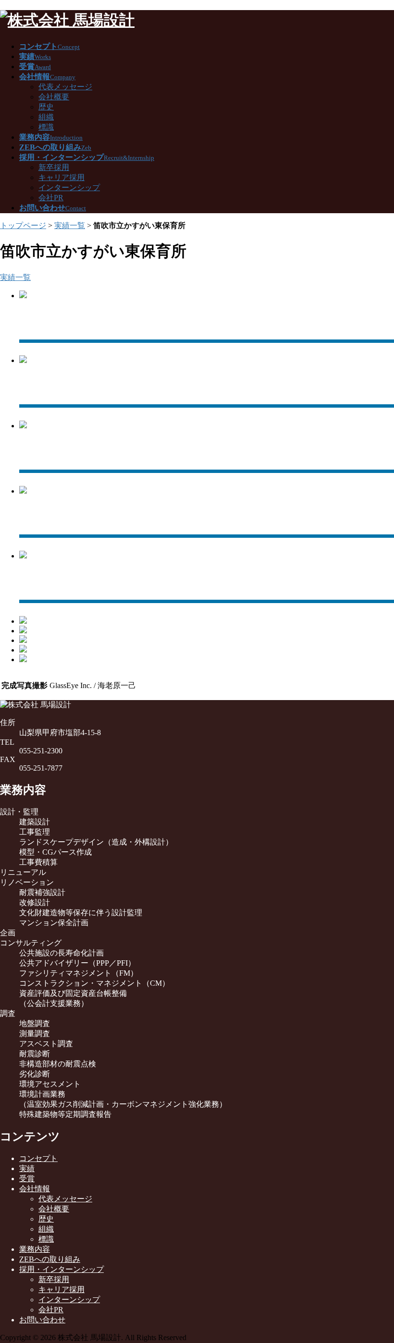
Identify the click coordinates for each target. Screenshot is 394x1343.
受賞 (27, 1178)
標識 (46, 127)
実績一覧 (69, 225)
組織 (46, 117)
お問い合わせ (42, 1320)
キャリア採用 (61, 177)
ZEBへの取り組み (49, 1259)
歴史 (46, 107)
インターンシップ (69, 187)
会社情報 (34, 1189)
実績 (27, 1168)
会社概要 (53, 97)
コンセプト (38, 1158)
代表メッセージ (65, 87)
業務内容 (34, 1249)
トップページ (23, 225)
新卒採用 (53, 167)
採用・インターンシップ (61, 1269)
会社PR (50, 198)
